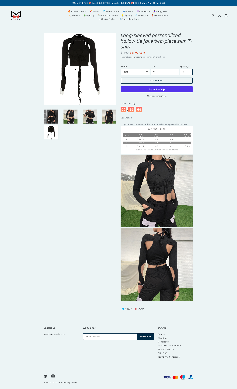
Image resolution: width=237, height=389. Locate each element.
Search (161, 334)
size (153, 66)
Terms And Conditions (169, 357)
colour (124, 66)
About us (162, 338)
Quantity (184, 66)
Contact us (163, 342)
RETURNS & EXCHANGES (170, 345)
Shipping (138, 57)
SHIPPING (162, 353)
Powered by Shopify (69, 383)
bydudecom (55, 383)
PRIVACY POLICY (166, 349)
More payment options (157, 96)
